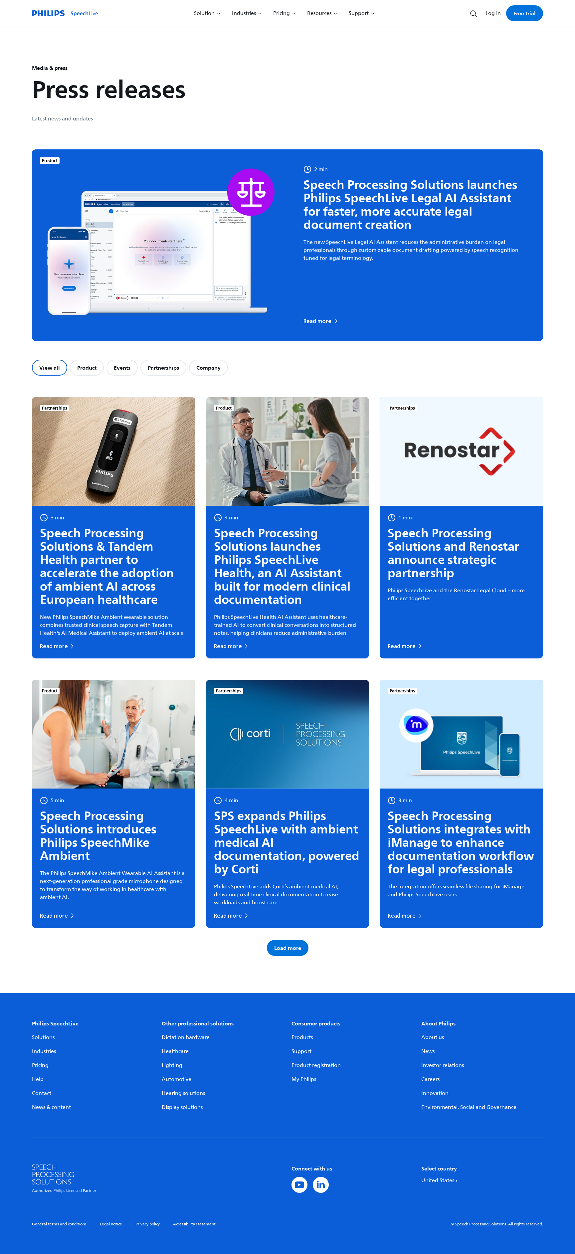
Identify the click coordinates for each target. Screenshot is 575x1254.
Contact (41, 1093)
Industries (44, 1051)
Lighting (172, 1065)
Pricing (40, 1065)
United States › (439, 1180)
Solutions (43, 1037)
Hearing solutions (183, 1093)
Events (122, 367)
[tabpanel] (287, 676)
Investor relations (442, 1065)
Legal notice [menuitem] (111, 1224)
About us (432, 1037)
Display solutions (182, 1107)
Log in (493, 13)
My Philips (303, 1079)
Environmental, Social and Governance (468, 1107)
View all (49, 367)
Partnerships (163, 367)
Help (38, 1079)
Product (86, 367)
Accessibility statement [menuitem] (194, 1224)
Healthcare (175, 1051)
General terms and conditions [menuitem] (59, 1224)
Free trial (524, 13)
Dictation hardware (186, 1037)
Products (302, 1037)
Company (208, 367)
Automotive (176, 1079)
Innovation (435, 1093)
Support (301, 1051)
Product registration (316, 1065)
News (428, 1051)
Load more (287, 948)
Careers (430, 1079)
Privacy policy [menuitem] (147, 1224)
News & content (51, 1107)
